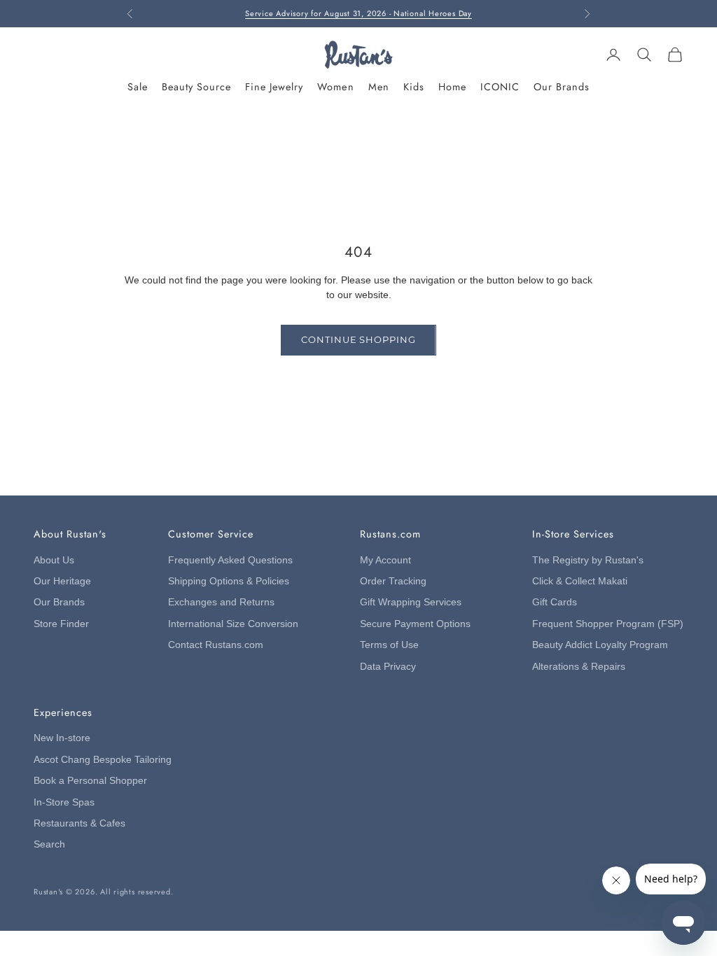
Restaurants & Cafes (79, 823)
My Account (385, 560)
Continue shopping (358, 339)
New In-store (62, 738)
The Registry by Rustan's (587, 560)
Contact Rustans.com (215, 645)
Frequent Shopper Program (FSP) (607, 624)
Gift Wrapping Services (410, 602)
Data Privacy (388, 666)
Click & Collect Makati (579, 581)
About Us (54, 560)
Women (335, 87)
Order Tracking (393, 581)
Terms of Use (389, 645)
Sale (137, 87)
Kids (413, 87)
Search (49, 844)
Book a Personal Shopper (90, 780)
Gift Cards (554, 602)
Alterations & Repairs (578, 666)
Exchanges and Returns (221, 602)
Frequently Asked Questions (230, 560)
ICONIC (500, 87)
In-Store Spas (64, 802)
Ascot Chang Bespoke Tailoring (103, 759)
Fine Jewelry (274, 87)
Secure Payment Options (415, 624)
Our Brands (562, 87)
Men (378, 87)
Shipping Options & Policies (228, 581)
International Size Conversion (233, 624)
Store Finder (61, 624)
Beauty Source (196, 87)
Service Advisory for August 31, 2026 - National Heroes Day (358, 11)
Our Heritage (62, 581)
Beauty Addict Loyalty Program (600, 645)
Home (452, 87)
